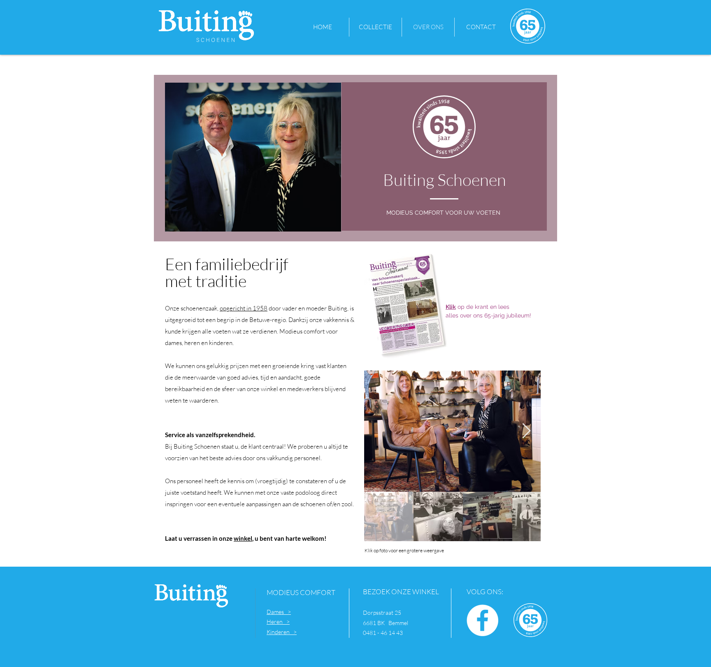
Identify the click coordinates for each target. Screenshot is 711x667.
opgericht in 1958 (243, 308)
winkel (243, 538)
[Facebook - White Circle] (482, 620)
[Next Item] (526, 431)
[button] (375, 27)
